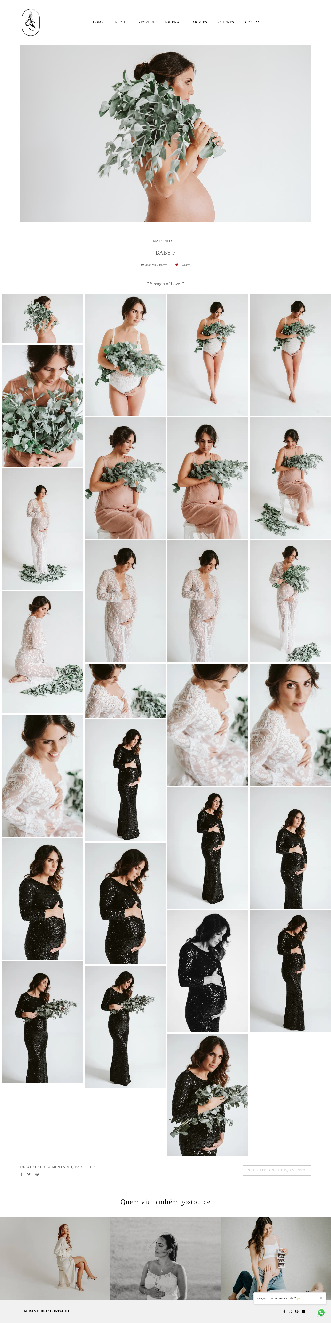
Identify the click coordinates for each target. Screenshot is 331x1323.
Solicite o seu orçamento (277, 1170)
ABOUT (121, 22)
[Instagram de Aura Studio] (290, 1311)
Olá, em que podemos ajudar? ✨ (278, 1298)
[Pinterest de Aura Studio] (297, 1311)
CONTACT (254, 22)
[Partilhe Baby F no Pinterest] (37, 1174)
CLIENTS (226, 22)
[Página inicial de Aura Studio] (32, 22)
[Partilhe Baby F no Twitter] (29, 1174)
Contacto (59, 1311)
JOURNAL (173, 22)
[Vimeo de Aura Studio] (303, 1311)
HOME (98, 22)
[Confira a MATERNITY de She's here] (276, 1258)
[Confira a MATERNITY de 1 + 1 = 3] (165, 1258)
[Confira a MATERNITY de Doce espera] (55, 1258)
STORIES (146, 22)
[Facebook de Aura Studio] (284, 1311)
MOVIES (200, 22)
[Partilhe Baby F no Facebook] (21, 1174)
